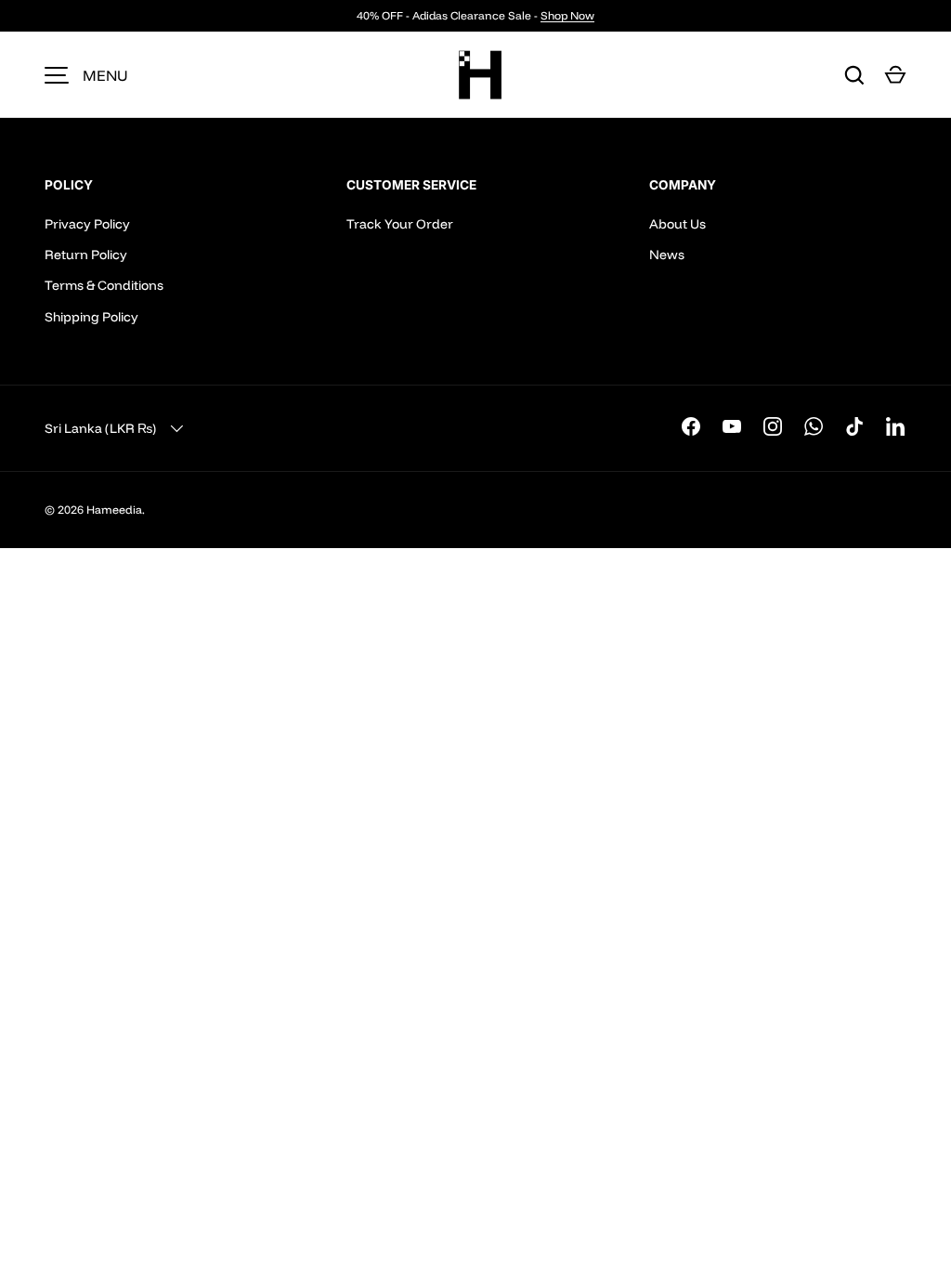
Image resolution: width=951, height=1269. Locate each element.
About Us (677, 224)
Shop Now (567, 15)
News (666, 254)
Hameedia (114, 510)
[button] (895, 75)
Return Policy (86, 254)
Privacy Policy (87, 224)
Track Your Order (399, 224)
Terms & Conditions (104, 285)
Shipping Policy (91, 316)
